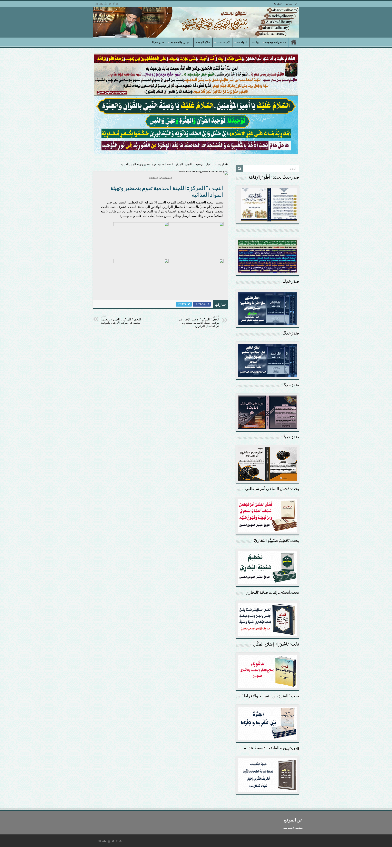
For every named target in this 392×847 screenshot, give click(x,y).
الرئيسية (220, 164)
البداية (293, 42)
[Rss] (117, 3)
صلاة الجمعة (203, 42)
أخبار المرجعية (203, 164)
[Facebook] (113, 3)
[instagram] (96, 3)
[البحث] (239, 168)
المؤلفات (242, 42)
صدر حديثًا (158, 42)
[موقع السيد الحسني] (196, 22)
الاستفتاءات (224, 42)
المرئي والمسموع (180, 42)
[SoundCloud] (101, 3)
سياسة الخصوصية (293, 827)
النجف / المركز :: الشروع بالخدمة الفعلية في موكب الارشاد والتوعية (121, 319)
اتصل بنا (278, 3)
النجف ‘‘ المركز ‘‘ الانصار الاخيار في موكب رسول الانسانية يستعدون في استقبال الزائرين (198, 321)
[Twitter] (110, 3)
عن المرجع (291, 3)
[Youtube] (105, 3)
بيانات (255, 42)
